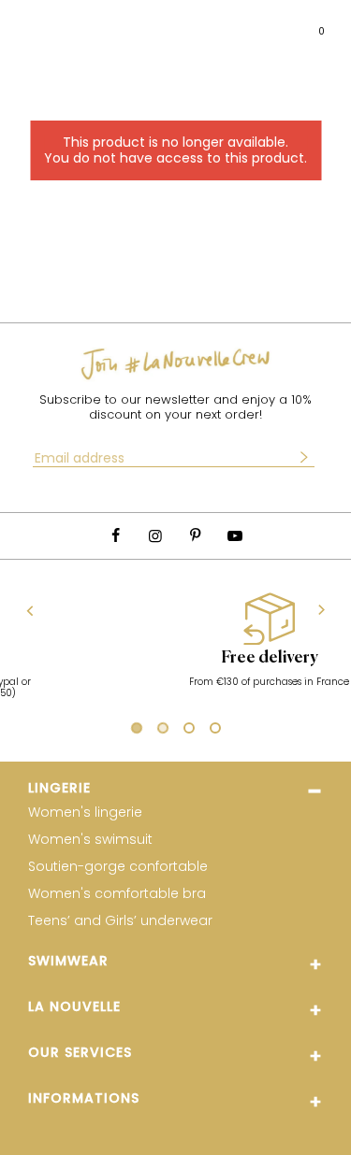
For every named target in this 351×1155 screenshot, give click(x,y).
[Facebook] (116, 535)
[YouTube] (235, 535)
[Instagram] (155, 535)
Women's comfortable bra (117, 894)
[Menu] (32, 24)
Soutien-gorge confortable (118, 867)
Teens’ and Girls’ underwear (120, 921)
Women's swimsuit (90, 840)
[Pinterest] (195, 535)
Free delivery (189, 657)
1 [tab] (133, 729)
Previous (30, 610)
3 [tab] (189, 730)
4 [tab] (215, 730)
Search (69, 23)
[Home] (189, 24)
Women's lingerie (85, 812)
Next (321, 610)
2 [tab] (162, 730)
